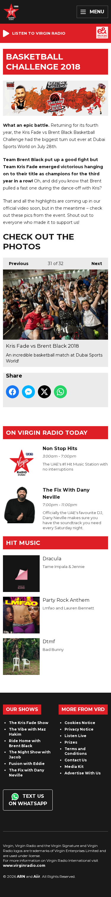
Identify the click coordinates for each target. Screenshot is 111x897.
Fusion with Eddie (27, 763)
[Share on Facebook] (12, 391)
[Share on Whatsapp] (60, 391)
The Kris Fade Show (28, 723)
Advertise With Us (83, 773)
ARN (21, 876)
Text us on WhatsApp (28, 799)
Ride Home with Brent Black (25, 743)
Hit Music (23, 542)
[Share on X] (44, 391)
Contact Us (76, 760)
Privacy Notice (79, 729)
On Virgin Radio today (46, 432)
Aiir (36, 876)
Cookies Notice (80, 723)
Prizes (71, 742)
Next (94, 263)
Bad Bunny (53, 649)
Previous (15, 263)
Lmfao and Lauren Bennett (68, 608)
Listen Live (75, 736)
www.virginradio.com (24, 865)
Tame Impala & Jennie (64, 566)
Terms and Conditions (76, 751)
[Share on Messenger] (28, 391)
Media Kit (74, 766)
